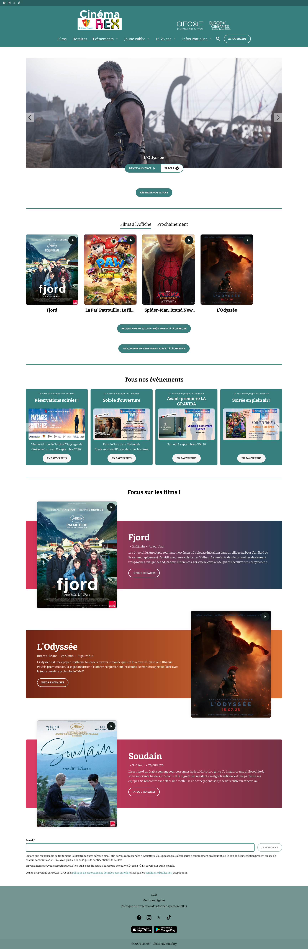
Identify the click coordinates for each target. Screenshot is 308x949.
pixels (170, 865)
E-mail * (30, 840)
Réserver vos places (154, 192)
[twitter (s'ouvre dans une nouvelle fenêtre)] (14, 2)
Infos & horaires (144, 573)
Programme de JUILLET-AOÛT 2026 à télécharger (154, 328)
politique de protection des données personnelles (101, 872)
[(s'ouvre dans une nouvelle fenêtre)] (142, 929)
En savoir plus (57, 458)
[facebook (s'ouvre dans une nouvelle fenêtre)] (4, 2)
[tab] (135, 224)
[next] (278, 117)
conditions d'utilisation (158, 872)
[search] (218, 39)
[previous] (30, 117)
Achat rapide (237, 38)
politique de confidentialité (94, 860)
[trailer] (72, 240)
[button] (30, 269)
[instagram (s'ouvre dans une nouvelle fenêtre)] (9, 2)
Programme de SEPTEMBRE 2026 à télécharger (154, 348)
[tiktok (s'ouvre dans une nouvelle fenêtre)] (19, 2)
